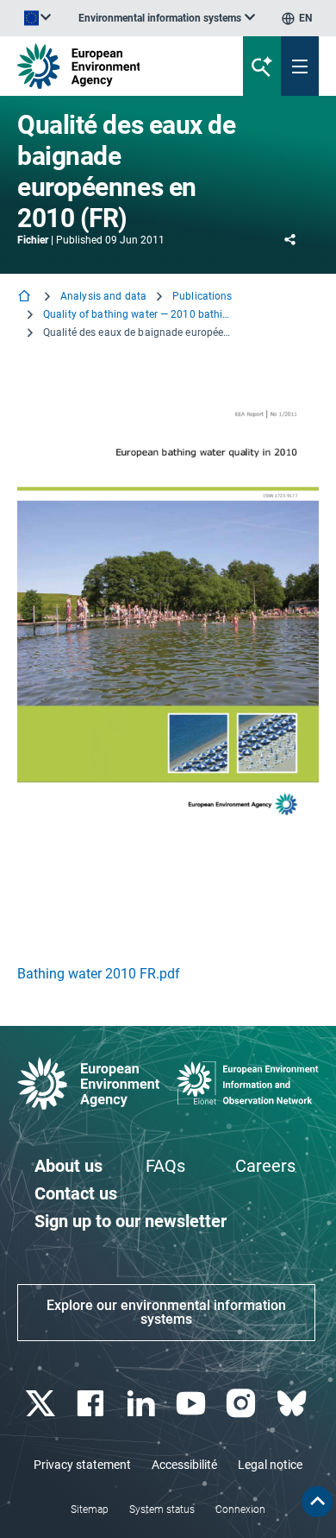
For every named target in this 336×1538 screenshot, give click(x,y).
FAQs (165, 1165)
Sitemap (90, 1509)
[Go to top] (317, 1501)
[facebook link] (93, 1403)
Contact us (75, 1193)
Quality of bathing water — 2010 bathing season (138, 314)
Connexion (240, 1509)
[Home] (25, 297)
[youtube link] (193, 1403)
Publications (202, 296)
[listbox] (167, 18)
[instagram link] (243, 1403)
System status (162, 1509)
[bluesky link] (293, 1403)
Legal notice (270, 1465)
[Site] (113, 66)
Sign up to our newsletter (130, 1221)
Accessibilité (184, 1465)
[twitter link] (43, 1403)
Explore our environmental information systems (166, 1312)
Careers (265, 1165)
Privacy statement (82, 1465)
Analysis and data (103, 296)
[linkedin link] (143, 1403)
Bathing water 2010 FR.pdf (98, 973)
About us (68, 1165)
